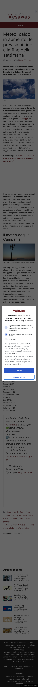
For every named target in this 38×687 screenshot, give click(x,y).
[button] (19, 339)
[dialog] (19, 343)
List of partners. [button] (12, 353)
